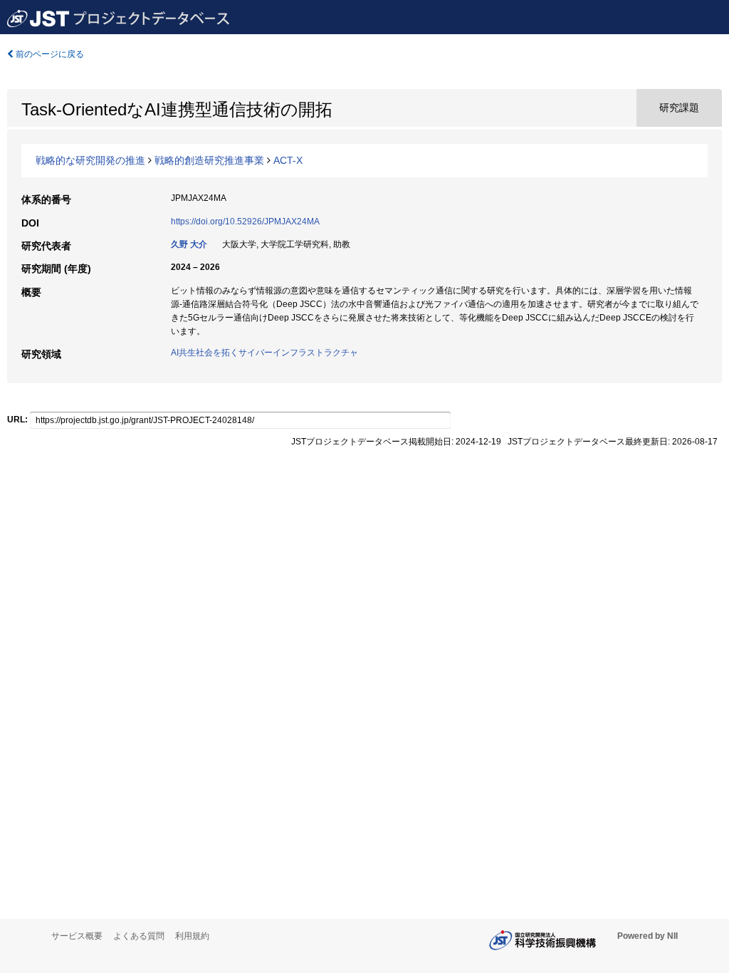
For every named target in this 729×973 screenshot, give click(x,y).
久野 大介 (189, 244)
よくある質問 (138, 936)
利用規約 (192, 936)
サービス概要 (77, 936)
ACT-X (288, 160)
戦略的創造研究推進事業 (209, 160)
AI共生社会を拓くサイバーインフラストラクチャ (264, 353)
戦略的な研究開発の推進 (90, 160)
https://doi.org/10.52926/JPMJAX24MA (245, 222)
